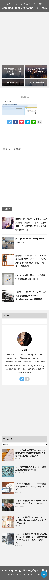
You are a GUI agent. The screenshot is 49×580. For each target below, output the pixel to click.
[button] (19, 109)
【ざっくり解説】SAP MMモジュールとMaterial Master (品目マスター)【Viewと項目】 (30, 520)
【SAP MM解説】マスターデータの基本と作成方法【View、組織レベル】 (30, 486)
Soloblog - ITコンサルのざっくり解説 (24, 7)
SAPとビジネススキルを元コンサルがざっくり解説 (24, 574)
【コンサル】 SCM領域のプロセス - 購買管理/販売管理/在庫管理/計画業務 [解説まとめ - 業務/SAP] (30, 453)
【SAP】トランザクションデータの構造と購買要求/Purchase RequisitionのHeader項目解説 (30, 295)
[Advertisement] (24, 37)
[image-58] (27, 122)
